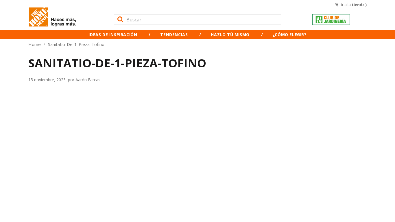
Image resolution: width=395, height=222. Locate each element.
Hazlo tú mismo (230, 34)
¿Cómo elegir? (290, 34)
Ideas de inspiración (112, 34)
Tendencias (174, 34)
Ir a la (354, 4)
